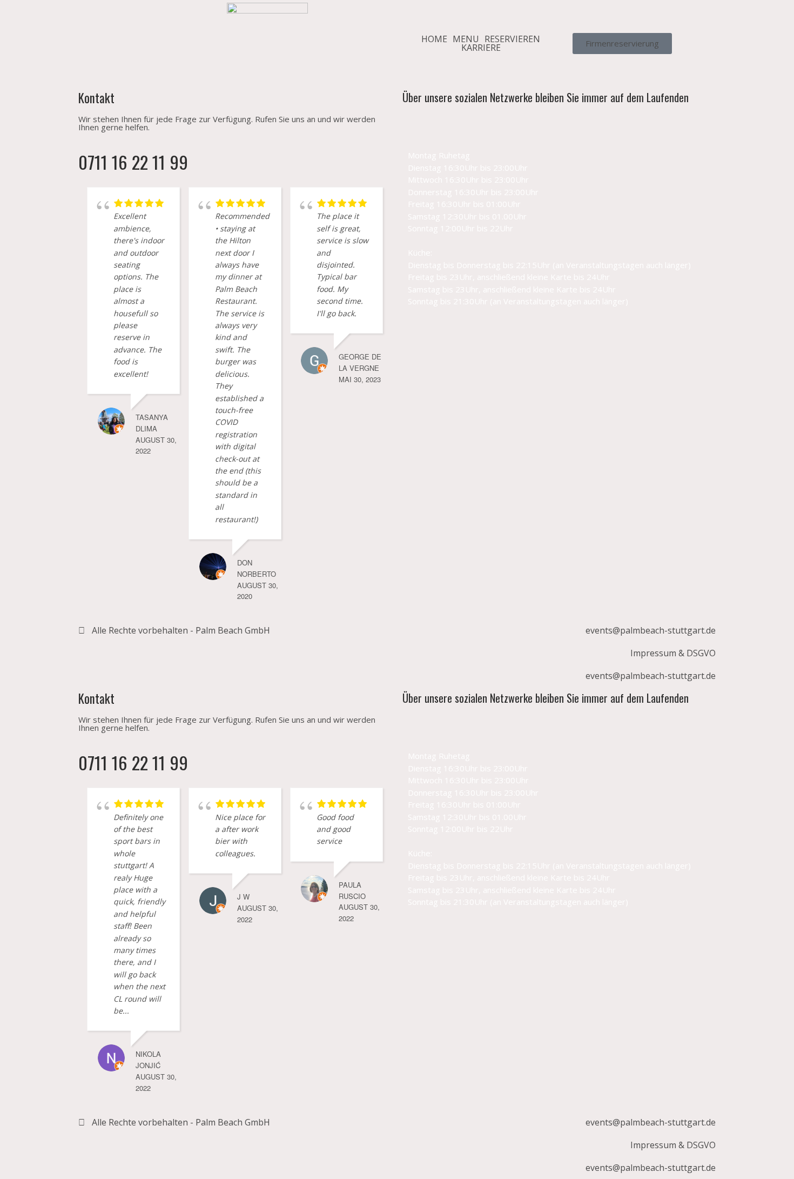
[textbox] (559, 228)
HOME (434, 39)
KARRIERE (481, 47)
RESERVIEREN (512, 39)
